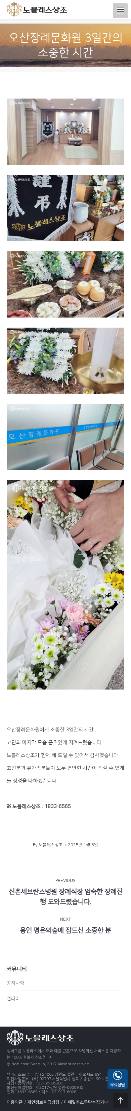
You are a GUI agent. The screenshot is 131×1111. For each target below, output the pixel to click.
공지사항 (15, 983)
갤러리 (13, 998)
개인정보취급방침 (43, 1102)
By (48, 845)
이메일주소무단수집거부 (86, 1102)
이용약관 (15, 1102)
